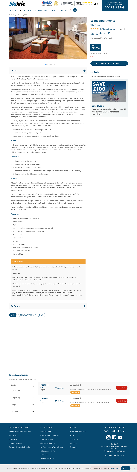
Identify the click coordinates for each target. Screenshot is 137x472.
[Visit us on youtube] (120, 437)
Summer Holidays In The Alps (19, 447)
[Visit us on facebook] (114, 437)
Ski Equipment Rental (47, 451)
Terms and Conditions (78, 431)
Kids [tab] (41, 315)
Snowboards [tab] (27, 315)
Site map (73, 447)
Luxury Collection (15, 443)
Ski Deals (27, 10)
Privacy (72, 435)
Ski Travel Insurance (47, 459)
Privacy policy (114, 468)
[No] (134, 468)
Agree (126, 468)
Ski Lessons (44, 455)
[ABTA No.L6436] (48, 5)
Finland (20, 15)
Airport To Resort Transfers (49, 435)
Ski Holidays (14, 10)
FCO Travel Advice (46, 439)
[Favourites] (70, 10)
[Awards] (67, 5)
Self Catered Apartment (108, 29)
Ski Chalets (13, 435)
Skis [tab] (13, 315)
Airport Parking (45, 431)
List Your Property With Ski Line (51, 447)
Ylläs (25, 15)
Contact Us (61, 10)
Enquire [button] (122, 387)
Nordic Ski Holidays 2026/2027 (20, 431)
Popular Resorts (40, 10)
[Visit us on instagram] (108, 437)
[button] (84, 40)
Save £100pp (98, 105)
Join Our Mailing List (47, 443)
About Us (73, 443)
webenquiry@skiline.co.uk (114, 455)
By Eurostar (13, 439)
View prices (109, 63)
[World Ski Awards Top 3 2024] (57, 5)
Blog (53, 10)
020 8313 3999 (115, 7)
